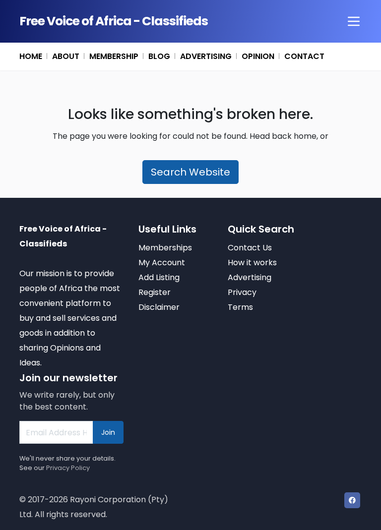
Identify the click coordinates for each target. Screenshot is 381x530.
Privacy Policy (68, 468)
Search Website (190, 172)
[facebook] (352, 500)
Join (108, 432)
